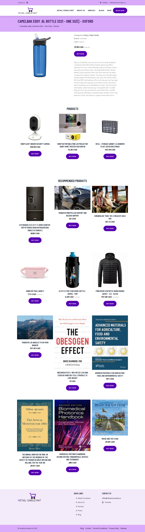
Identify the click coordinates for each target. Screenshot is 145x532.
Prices (80, 510)
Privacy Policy (114, 528)
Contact (88, 528)
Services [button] (91, 10)
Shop (109, 10)
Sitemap (123, 528)
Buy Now (80, 54)
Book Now (120, 10)
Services (81, 506)
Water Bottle (94, 35)
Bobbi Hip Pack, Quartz (35, 291)
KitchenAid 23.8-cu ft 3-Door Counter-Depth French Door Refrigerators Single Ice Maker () (35, 228)
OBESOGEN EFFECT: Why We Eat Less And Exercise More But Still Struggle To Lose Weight (72, 375)
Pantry (86, 35)
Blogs (101, 10)
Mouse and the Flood (110, 438)
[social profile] (27, 3)
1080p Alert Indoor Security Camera (35, 144)
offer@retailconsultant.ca (118, 3)
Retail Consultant (65, 10)
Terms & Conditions (100, 528)
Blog (79, 515)
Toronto (105, 3)
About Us (81, 502)
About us (81, 10)
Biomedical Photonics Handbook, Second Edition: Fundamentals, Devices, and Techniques (72, 457)
